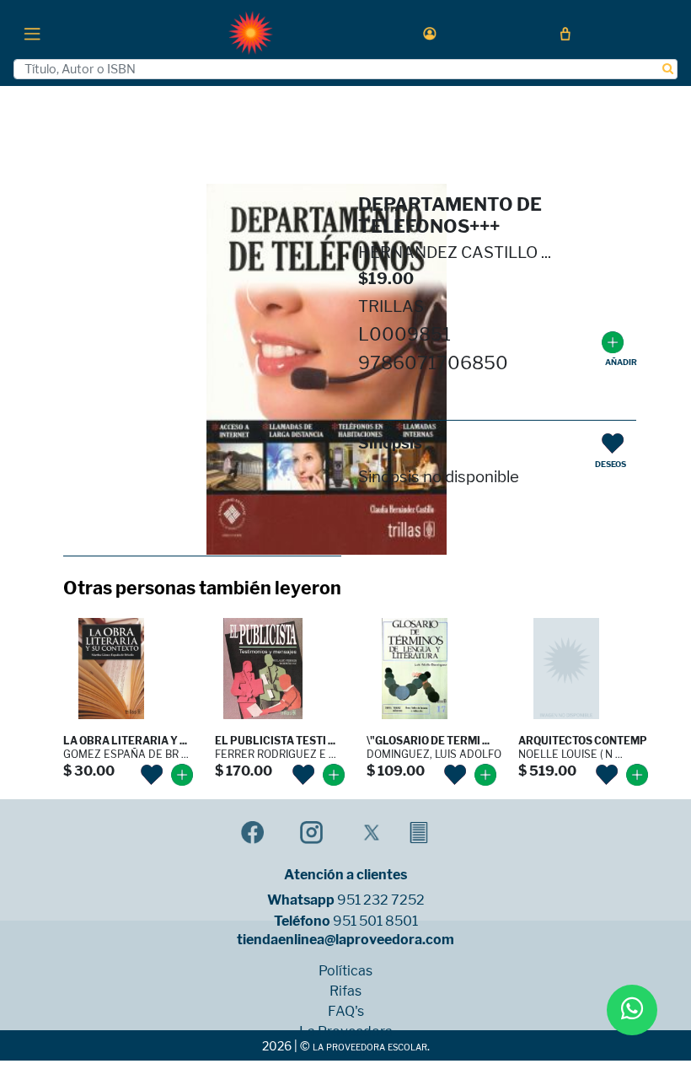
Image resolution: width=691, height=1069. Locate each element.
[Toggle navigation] (32, 33)
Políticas (345, 971)
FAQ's (346, 1011)
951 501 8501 (375, 921)
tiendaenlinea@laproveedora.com (345, 940)
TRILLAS (391, 306)
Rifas (345, 991)
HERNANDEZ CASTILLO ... (454, 252)
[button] (430, 33)
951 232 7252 (381, 900)
